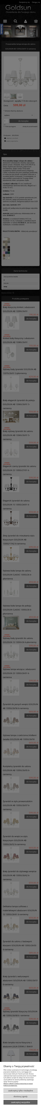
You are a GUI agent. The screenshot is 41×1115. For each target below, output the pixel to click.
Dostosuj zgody (20, 1096)
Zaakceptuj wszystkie (20, 1102)
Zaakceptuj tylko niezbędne (20, 1090)
